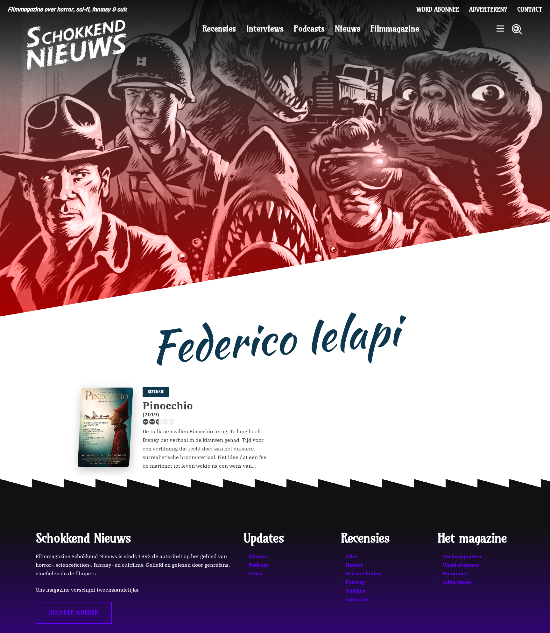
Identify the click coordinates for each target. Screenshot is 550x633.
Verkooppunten (462, 556)
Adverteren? (488, 9)
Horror (354, 565)
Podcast (258, 565)
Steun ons (455, 573)
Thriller (355, 590)
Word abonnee (438, 9)
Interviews (265, 29)
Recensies (219, 29)
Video (256, 573)
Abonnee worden (73, 612)
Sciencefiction (364, 573)
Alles (352, 556)
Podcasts (309, 29)
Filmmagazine (394, 29)
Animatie (357, 599)
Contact (529, 9)
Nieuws (347, 29)
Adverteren (457, 582)
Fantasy (355, 582)
